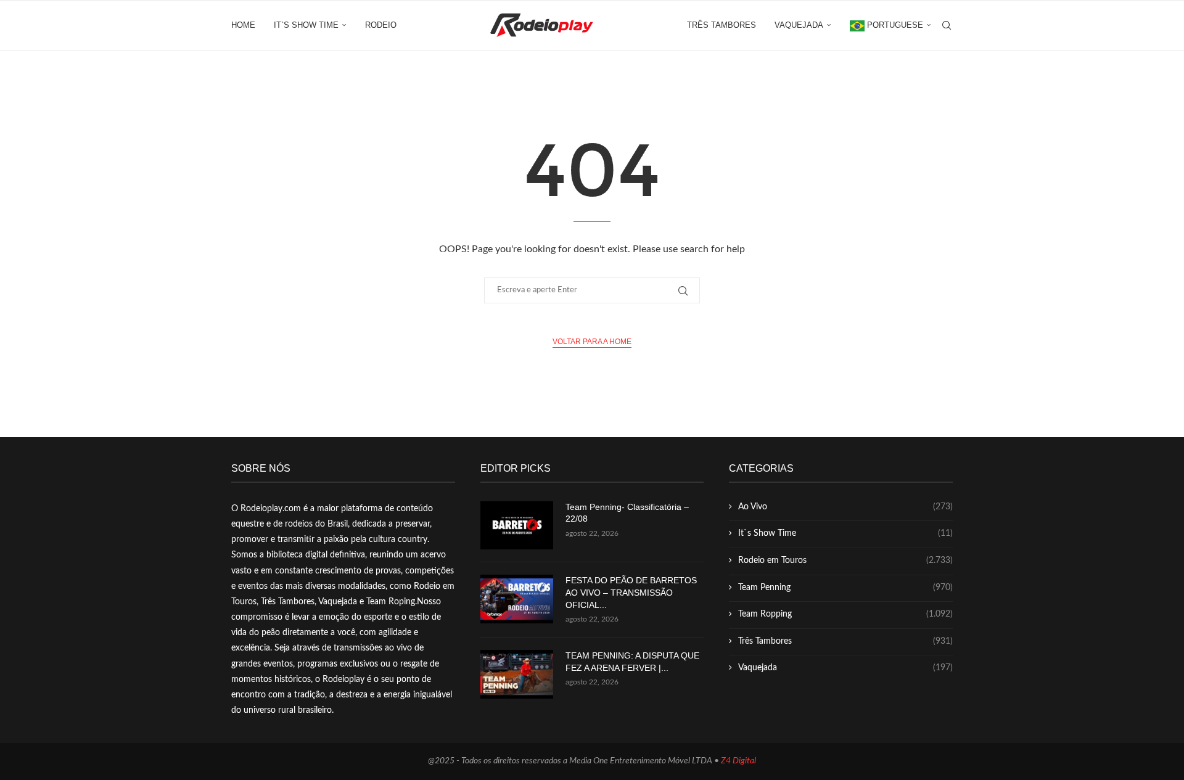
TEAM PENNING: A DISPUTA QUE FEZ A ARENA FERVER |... (632, 662)
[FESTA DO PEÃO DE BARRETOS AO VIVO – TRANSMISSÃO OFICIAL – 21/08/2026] (516, 599)
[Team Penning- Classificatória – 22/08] (516, 525)
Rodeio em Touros (845, 560)
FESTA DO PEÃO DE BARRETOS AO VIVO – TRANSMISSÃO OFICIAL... (631, 592)
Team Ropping (845, 614)
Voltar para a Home (592, 341)
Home (243, 25)
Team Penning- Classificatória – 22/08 (627, 513)
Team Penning (845, 587)
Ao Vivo (845, 507)
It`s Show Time (306, 25)
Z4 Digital (738, 761)
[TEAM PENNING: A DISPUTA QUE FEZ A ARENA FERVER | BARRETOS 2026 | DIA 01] (516, 674)
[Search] (946, 25)
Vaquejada (799, 25)
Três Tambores (721, 25)
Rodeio (381, 25)
